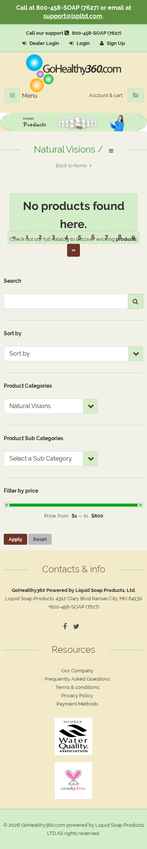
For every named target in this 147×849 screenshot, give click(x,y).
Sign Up (115, 43)
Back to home (71, 165)
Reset (40, 539)
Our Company (77, 670)
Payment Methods (77, 704)
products (126, 239)
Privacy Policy (77, 695)
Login (82, 43)
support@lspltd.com (72, 16)
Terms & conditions (77, 687)
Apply (15, 539)
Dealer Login (43, 43)
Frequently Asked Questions (77, 679)
